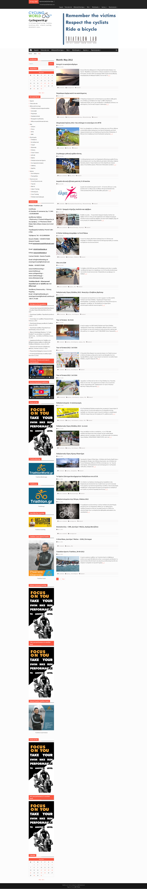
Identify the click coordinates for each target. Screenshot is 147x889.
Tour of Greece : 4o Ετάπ (65, 320)
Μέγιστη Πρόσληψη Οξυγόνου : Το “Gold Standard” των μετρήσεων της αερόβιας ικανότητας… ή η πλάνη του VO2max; (40, 334)
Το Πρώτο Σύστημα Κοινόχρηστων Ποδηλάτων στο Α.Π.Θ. (77, 476)
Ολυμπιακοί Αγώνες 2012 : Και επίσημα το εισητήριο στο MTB (78, 123)
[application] (41, 372)
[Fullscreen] (52, 377)
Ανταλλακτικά (35, 142)
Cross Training (35, 194)
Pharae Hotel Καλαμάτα (36, 351)
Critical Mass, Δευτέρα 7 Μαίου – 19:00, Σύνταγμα (74, 539)
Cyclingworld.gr (38, 20)
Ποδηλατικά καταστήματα (38, 160)
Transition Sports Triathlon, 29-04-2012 (70, 551)
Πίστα (73, 175)
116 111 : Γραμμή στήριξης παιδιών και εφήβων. (73, 209)
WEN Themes (77, 887)
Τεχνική (33, 184)
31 (41, 88)
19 (48, 83)
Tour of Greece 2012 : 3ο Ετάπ (66, 347)
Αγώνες (104, 7)
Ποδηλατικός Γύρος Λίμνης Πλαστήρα (70, 454)
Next (63, 579)
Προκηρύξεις (74, 470)
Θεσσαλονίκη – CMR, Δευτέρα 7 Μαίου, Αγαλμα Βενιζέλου (77, 527)
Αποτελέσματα (75, 314)
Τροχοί (33, 145)
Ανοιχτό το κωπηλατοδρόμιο (66, 64)
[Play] (30, 377)
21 (30, 86)
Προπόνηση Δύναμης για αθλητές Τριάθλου (41, 323)
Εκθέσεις (33, 165)
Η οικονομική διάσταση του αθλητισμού (40, 353)
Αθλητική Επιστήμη (78, 7)
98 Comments (62, 257)
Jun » (43, 93)
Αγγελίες (33, 168)
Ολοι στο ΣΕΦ (61, 263)
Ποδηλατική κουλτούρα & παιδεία (40, 108)
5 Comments (61, 203)
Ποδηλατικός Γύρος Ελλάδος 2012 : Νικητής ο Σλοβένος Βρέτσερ (79, 292)
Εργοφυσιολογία (35, 116)
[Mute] (49, 377)
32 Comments (62, 397)
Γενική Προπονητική (36, 181)
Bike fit (33, 186)
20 (52, 83)
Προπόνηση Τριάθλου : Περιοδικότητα (40, 314)
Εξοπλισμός (95, 7)
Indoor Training (35, 189)
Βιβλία (33, 158)
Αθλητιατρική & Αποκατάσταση (74, 117)
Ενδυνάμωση (34, 191)
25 (45, 86)
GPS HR (33, 155)
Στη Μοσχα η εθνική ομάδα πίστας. (69, 153)
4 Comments (61, 87)
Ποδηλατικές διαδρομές (37, 197)
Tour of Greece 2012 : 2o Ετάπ (66, 375)
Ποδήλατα (76, 257)
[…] (109, 75)
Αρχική (61, 7)
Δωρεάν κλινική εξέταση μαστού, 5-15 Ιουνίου (73, 181)
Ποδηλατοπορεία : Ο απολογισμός (68, 403)
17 (41, 83)
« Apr (39, 93)
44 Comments (62, 314)
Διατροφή (34, 111)
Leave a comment (63, 175)
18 (45, 83)
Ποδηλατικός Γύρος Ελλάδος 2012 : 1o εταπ (72, 426)
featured (78, 87)
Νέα (88, 7)
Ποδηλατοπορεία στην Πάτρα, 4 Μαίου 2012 (72, 499)
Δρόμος (71, 286)
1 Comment (61, 148)
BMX (32, 134)
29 (34, 88)
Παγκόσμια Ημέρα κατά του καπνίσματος (71, 93)
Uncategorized (70, 87)
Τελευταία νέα (68, 7)
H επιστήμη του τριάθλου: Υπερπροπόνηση (41, 319)
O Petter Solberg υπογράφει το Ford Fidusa (72, 233)
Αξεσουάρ (33, 147)
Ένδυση (33, 150)
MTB (67, 148)
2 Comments (61, 420)
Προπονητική (112, 7)
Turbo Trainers (35, 152)
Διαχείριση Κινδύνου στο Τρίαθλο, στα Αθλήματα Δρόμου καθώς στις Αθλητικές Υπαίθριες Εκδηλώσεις (39, 342)
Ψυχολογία (81, 227)
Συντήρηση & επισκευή (37, 163)
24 (41, 86)
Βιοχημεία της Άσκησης (37, 118)
